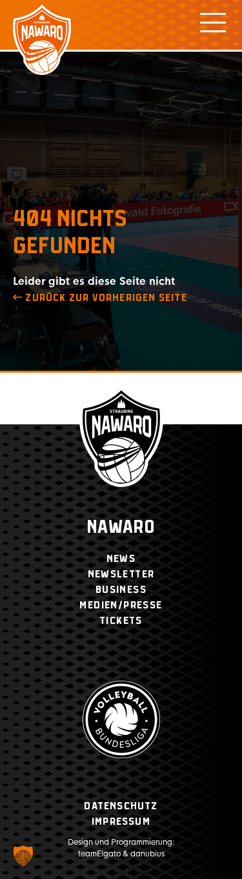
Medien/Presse (120, 605)
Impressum (121, 822)
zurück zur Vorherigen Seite (105, 298)
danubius (147, 854)
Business (121, 590)
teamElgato (99, 854)
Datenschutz (120, 806)
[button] (23, 855)
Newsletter (121, 574)
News (121, 559)
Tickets (121, 621)
